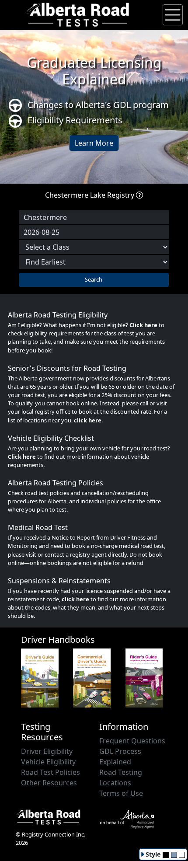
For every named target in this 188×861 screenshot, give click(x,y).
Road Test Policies (50, 772)
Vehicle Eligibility (48, 762)
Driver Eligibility (47, 751)
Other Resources (49, 783)
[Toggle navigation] (173, 14)
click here (87, 420)
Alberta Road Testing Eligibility (58, 315)
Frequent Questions (132, 741)
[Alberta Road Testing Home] (78, 14)
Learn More (94, 143)
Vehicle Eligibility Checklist (51, 438)
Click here (143, 325)
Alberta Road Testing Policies (55, 483)
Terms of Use (121, 793)
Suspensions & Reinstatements (59, 581)
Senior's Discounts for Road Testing (67, 368)
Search (93, 279)
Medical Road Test (38, 527)
